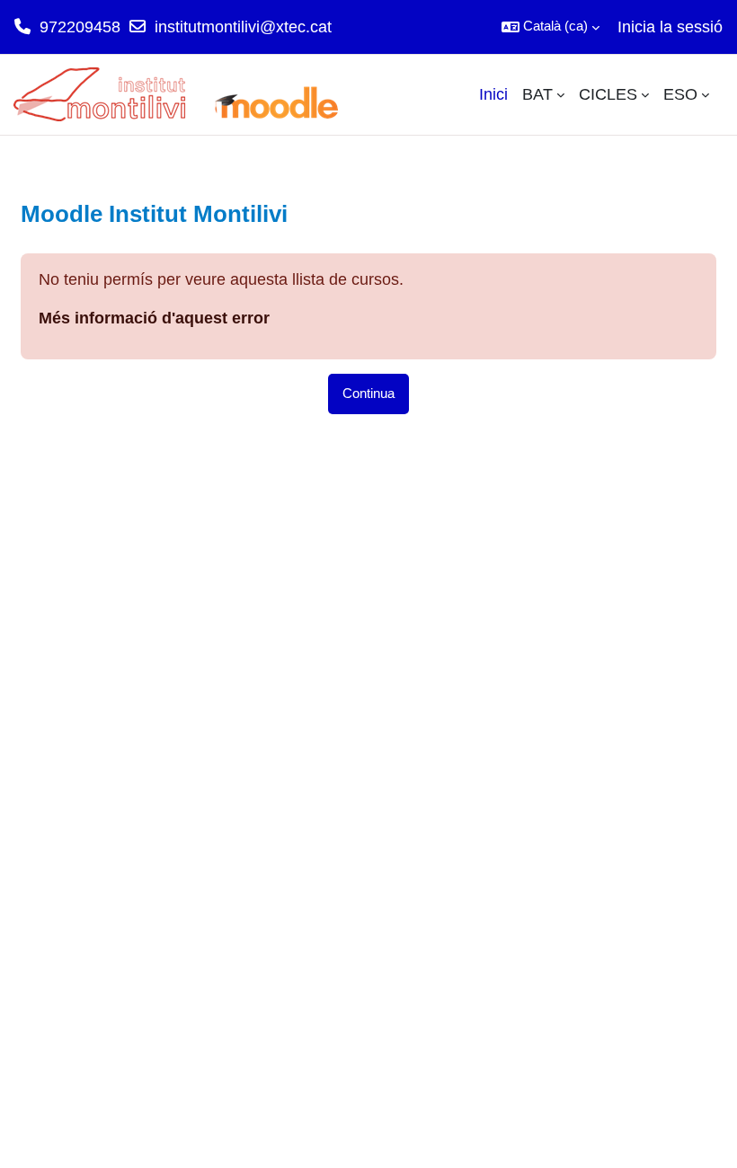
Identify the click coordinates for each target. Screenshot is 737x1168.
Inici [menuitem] (493, 94)
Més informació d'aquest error (154, 318)
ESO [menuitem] (680, 94)
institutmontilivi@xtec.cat (243, 27)
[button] (550, 27)
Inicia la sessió (670, 27)
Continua (368, 393)
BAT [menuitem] (537, 94)
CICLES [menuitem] (608, 94)
